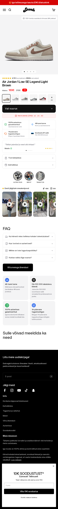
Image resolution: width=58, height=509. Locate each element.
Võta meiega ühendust (17, 267)
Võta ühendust (9, 421)
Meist (5, 416)
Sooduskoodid (9, 430)
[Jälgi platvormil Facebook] (5, 390)
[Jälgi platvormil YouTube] (19, 390)
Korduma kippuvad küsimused (15, 401)
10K (54, 188)
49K (47, 188)
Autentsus (7, 426)
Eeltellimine (8, 406)
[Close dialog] (53, 466)
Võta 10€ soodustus (29, 491)
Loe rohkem (16, 460)
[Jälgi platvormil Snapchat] (33, 390)
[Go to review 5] (32, 150)
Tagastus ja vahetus (11, 411)
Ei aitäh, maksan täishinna (29, 497)
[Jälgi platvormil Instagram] (12, 390)
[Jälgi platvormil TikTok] (26, 390)
